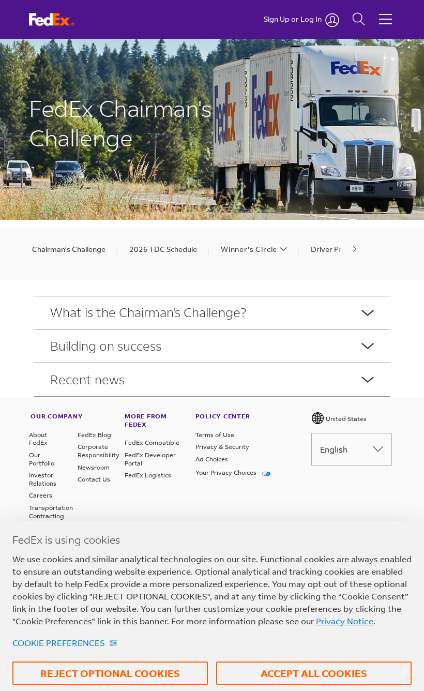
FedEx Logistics (148, 475)
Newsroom (94, 467)
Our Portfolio (41, 459)
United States (345, 419)
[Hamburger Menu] (385, 11)
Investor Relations (42, 479)
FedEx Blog (94, 435)
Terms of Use (214, 435)
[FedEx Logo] (61, 19)
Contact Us (94, 479)
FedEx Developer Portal (150, 459)
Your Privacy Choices (226, 472)
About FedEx (38, 439)
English (333, 449)
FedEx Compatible (152, 442)
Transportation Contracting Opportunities (47, 516)
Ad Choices (211, 459)
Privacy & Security (222, 446)
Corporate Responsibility (96, 451)
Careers (40, 495)
